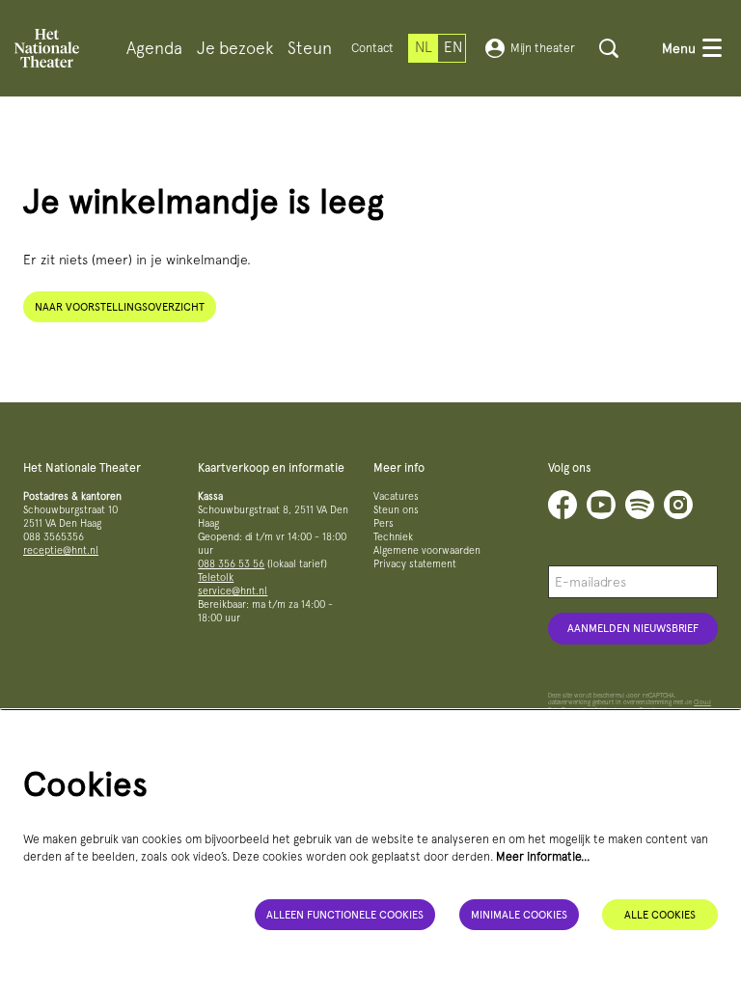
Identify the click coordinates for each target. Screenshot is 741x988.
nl (423, 47)
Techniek (393, 537)
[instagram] (678, 504)
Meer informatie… (543, 856)
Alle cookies (660, 914)
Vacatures (396, 496)
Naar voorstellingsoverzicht (120, 307)
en (453, 47)
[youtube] (601, 504)
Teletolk (215, 577)
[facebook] (562, 504)
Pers (383, 523)
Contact (372, 48)
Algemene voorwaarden (426, 550)
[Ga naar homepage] (46, 48)
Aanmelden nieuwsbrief (633, 628)
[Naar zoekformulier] (608, 48)
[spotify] (639, 504)
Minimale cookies (519, 914)
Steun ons (396, 510)
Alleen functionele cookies (345, 914)
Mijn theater (542, 48)
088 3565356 (53, 537)
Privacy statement (414, 564)
